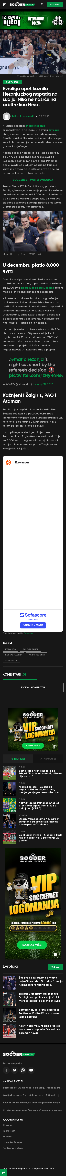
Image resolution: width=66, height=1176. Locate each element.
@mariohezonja (26, 359)
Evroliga (10, 649)
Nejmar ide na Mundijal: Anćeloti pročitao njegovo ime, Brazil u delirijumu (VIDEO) (39, 805)
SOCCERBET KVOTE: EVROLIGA (33, 179)
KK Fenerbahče (30, 649)
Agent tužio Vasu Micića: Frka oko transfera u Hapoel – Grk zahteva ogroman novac (40, 1029)
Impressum (9, 1130)
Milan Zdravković (23, 116)
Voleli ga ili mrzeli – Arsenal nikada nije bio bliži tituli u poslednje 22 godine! (40, 837)
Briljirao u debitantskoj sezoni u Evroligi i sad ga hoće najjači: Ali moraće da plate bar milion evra (39, 997)
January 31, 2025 (42, 384)
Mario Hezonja (35, 125)
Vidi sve (55, 967)
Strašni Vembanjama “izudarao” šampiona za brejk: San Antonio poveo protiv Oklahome (39, 821)
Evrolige (54, 130)
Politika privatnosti (14, 1148)
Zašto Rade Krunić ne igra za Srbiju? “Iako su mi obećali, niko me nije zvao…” (40, 773)
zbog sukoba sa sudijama (37, 287)
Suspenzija (11, 660)
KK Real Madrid (13, 655)
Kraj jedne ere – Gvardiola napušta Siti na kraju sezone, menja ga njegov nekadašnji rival (39, 789)
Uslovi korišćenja (12, 1142)
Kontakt (8, 1136)
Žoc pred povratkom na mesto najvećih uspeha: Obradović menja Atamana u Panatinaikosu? (41, 981)
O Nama (8, 1125)
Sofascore (28, 633)
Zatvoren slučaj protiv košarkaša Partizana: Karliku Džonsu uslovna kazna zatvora (39, 1013)
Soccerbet (55, 4)
